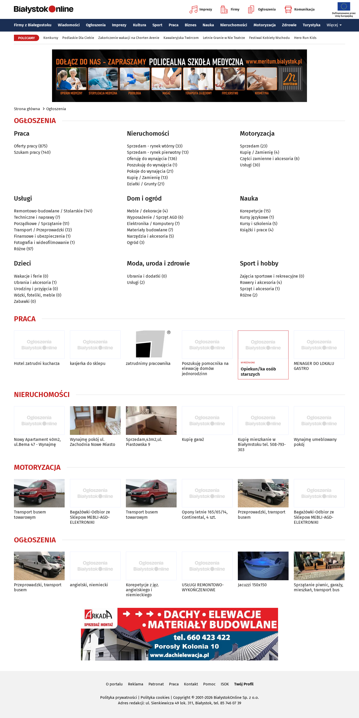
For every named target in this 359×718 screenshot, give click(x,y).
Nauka (208, 25)
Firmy (235, 9)
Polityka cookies (155, 697)
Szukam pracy (27, 152)
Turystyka (311, 25)
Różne (19, 248)
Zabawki (22, 301)
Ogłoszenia (267, 9)
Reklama (135, 684)
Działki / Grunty (142, 183)
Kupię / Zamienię (143, 177)
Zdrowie (289, 25)
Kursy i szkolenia (255, 223)
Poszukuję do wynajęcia (149, 164)
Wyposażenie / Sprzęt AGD (152, 217)
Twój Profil (243, 684)
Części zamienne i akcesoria (266, 158)
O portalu (114, 684)
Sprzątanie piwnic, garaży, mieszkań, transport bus (318, 587)
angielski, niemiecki (89, 584)
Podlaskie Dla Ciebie (78, 37)
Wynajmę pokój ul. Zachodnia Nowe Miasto (92, 442)
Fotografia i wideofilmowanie (41, 242)
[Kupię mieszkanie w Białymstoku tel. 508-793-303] (263, 420)
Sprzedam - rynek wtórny (151, 146)
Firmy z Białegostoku (33, 25)
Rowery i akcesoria (258, 282)
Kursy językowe (254, 217)
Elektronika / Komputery (150, 223)
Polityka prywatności (118, 697)
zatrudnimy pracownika (148, 363)
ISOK (225, 684)
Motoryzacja (265, 25)
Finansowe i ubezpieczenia (39, 236)
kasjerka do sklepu (87, 363)
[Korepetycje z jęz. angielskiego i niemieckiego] (151, 566)
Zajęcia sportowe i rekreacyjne (269, 276)
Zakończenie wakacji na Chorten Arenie (128, 37)
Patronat (156, 684)
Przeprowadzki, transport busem (261, 515)
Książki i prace (253, 229)
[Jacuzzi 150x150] (263, 566)
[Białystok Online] (43, 9)
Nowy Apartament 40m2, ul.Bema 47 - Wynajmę (37, 442)
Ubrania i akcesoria (32, 282)
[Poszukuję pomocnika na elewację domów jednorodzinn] (207, 344)
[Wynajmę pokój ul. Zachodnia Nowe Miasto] (95, 420)
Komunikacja (304, 9)
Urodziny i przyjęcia (33, 288)
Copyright (181, 697)
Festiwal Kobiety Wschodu (269, 37)
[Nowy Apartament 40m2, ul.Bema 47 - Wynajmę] (39, 420)
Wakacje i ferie (28, 276)
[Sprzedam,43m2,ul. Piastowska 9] (151, 420)
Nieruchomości (233, 25)
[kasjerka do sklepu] (95, 344)
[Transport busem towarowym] (39, 493)
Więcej (332, 25)
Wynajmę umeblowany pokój (315, 442)
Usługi (246, 164)
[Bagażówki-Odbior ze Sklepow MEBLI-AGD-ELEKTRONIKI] (95, 493)
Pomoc (209, 684)
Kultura (139, 25)
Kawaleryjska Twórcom (181, 37)
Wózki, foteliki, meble (34, 295)
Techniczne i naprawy (34, 217)
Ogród (133, 242)
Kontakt (191, 684)
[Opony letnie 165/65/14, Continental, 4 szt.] (207, 493)
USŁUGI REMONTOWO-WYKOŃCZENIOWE (203, 587)
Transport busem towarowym (30, 515)
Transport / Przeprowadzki (39, 229)
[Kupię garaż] (207, 420)
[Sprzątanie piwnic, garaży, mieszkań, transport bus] (319, 566)
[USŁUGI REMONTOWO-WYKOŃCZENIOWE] (207, 566)
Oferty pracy (25, 146)
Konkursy (50, 37)
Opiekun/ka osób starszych (258, 371)
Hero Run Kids (305, 37)
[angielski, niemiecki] (95, 566)
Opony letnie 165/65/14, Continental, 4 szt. (205, 515)
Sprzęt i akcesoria (257, 288)
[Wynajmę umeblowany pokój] (319, 420)
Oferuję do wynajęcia (147, 158)
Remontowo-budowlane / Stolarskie (48, 210)
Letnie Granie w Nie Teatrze (224, 37)
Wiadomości (69, 25)
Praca (173, 25)
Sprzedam (249, 146)
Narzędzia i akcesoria (147, 236)
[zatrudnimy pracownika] (151, 344)
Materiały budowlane (147, 229)
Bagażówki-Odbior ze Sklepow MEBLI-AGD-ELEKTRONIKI (90, 517)
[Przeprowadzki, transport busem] (263, 493)
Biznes (190, 25)
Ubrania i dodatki (144, 276)
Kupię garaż (193, 439)
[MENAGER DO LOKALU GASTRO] (319, 344)
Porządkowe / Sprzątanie (38, 223)
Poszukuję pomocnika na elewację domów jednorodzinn (205, 368)
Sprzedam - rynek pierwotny (154, 152)
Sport (157, 25)
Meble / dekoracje (144, 210)
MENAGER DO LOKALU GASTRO (314, 366)
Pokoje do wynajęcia (146, 171)
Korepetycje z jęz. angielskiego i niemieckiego (142, 589)
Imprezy (205, 9)
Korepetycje (251, 210)
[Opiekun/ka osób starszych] (263, 345)
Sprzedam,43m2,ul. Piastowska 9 (144, 442)
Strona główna (27, 108)
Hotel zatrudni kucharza (37, 363)
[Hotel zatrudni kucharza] (39, 344)
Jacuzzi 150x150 (252, 584)
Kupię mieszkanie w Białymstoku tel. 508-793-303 (262, 444)
